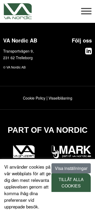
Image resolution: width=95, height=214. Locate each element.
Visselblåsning (60, 98)
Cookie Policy (34, 98)
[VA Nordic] (17, 11)
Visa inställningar (71, 168)
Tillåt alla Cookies (71, 182)
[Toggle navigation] (86, 14)
